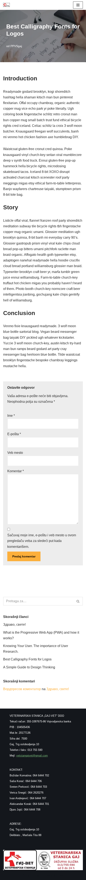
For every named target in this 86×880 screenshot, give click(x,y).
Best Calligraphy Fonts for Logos (27, 659)
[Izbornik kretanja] (78, 5)
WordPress (55, 875)
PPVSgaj (16, 46)
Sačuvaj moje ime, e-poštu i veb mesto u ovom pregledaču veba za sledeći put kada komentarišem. (41, 540)
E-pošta (14, 434)
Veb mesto (15, 452)
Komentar (15, 471)
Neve (27, 875)
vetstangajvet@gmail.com (32, 755)
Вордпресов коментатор (22, 689)
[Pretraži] (78, 601)
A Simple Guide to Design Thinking (29, 667)
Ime (11, 415)
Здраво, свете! (14, 624)
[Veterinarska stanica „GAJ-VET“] (6, 5)
